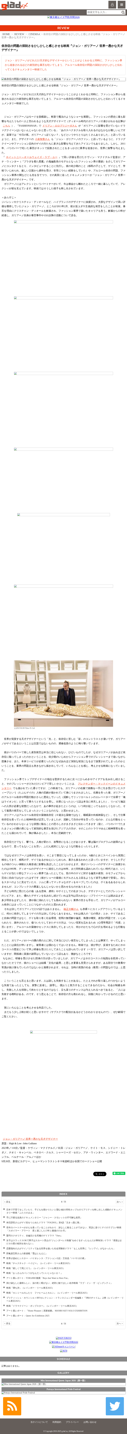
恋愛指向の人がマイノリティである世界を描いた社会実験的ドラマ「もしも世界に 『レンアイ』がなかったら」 (60, 1248)
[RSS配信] (12, 1406)
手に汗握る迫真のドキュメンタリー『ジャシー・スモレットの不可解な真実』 (44, 1217)
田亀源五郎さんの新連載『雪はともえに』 (27, 1253)
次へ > (120, 1202)
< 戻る (7, 1202)
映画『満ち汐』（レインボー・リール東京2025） (30, 1288)
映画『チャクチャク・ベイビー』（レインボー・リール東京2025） (38, 1263)
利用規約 (57, 1422)
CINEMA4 (34, 34)
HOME (6, 34)
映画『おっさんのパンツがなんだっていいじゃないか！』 (34, 1273)
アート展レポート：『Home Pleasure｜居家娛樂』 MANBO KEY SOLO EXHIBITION (46, 1310)
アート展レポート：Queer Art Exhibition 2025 (27, 1315)
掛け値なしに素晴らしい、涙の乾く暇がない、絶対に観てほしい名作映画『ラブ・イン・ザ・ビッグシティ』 (59, 1283)
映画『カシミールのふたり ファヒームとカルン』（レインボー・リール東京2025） (47, 1293)
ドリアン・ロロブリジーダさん (59, 125)
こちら (6, 125)
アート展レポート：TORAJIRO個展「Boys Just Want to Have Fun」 (38, 1278)
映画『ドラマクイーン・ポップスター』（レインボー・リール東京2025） (42, 1306)
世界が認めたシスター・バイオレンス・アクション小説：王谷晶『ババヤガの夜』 (46, 1258)
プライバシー (72, 1422)
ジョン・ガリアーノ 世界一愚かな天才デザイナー (30, 1139)
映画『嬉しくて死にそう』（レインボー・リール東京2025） (35, 1268)
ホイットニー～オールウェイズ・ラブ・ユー (31, 157)
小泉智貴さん (42, 139)
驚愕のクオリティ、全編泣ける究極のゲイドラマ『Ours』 (34, 1235)
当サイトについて (39, 1422)
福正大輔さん (71, 909)
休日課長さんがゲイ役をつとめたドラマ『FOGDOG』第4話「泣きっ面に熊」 (43, 1222)
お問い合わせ (89, 1422)
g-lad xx (15, 6)
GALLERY (63, 1373)
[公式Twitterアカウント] (115, 1406)
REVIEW (19, 34)
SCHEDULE (63, 1359)
